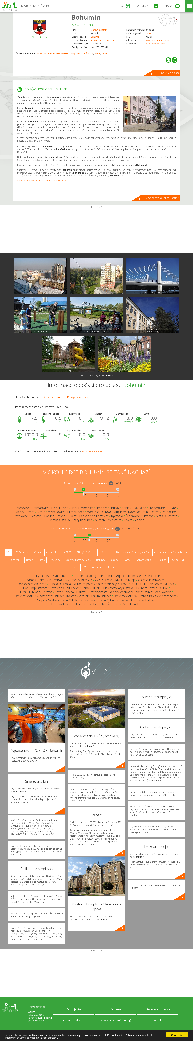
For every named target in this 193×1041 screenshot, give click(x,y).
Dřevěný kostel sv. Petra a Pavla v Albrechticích (145, 596)
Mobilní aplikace (73, 1020)
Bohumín (85, 17)
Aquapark (51, 552)
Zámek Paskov (132, 604)
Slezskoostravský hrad (31, 584)
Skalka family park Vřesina (88, 600)
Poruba (49, 516)
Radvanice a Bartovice (94, 516)
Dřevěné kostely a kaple (78, 560)
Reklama (115, 1009)
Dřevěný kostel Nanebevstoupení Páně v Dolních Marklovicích (129, 592)
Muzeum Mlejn (125, 580)
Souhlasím (177, 1035)
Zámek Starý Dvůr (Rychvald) (46, 580)
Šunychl (89, 53)
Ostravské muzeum (151, 580)
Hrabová (101, 508)
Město (41, 512)
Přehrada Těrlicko (143, 600)
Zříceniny (55, 560)
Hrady (29, 560)
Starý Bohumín (77, 53)
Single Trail (178, 560)
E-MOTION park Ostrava (36, 592)
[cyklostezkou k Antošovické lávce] (96, 315)
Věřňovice (114, 520)
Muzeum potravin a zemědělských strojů (100, 584)
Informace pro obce (158, 1009)
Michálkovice (56, 512)
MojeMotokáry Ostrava (118, 588)
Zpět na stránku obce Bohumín (162, 198)
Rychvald (117, 516)
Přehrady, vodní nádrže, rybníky (132, 552)
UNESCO (66, 552)
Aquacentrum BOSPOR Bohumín (138, 576)
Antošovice (22, 508)
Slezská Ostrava (166, 516)
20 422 (149, 33)
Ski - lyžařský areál (86, 552)
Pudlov (56, 53)
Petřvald (36, 516)
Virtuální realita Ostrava (95, 596)
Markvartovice (25, 512)
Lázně (127, 560)
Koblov (126, 508)
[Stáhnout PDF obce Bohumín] (168, 60)
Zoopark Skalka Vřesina (52, 600)
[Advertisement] (96, 231)
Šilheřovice (133, 516)
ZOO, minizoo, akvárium (28, 552)
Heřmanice (85, 508)
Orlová (154, 512)
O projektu (74, 1009)
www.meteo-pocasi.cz (93, 451)
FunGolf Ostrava (60, 584)
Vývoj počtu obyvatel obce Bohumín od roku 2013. (41, 180)
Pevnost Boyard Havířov (152, 588)
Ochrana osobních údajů (115, 1020)
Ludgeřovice (157, 508)
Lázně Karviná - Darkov (70, 592)
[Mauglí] (68, 354)
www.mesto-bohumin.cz (157, 40)
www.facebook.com (155, 43)
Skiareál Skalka (118, 600)
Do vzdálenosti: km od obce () (81, 528)
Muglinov (120, 512)
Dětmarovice (40, 508)
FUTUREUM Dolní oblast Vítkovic (152, 584)
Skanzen (105, 552)
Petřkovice (169, 512)
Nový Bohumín (44, 53)
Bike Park (162, 560)
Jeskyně (115, 560)
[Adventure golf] (40, 315)
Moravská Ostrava (99, 512)
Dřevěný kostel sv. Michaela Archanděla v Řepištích (85, 604)
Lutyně (172, 508)
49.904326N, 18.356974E (103, 40)
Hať (73, 508)
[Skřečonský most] (152, 276)
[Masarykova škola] (152, 315)
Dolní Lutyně (59, 508)
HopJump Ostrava (35, 588)
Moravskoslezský (99, 29)
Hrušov (114, 508)
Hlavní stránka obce (168, 73)
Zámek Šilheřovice (80, 580)
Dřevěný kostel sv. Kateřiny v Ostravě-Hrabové (45, 596)
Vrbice (97, 53)
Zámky (41, 560)
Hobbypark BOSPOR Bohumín (51, 576)
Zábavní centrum (93, 567)
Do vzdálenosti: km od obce (85, 483)
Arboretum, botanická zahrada (170, 552)
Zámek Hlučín (91, 588)
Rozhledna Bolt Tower (64, 588)
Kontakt (157, 1020)
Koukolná (139, 508)
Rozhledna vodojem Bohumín (94, 576)
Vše (8, 552)
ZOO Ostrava (104, 580)
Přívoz (61, 516)
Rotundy (100, 560)
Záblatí (105, 53)
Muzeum (74, 567)
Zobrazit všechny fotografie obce (96, 375)
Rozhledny (15, 560)
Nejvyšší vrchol (144, 560)
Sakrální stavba (116, 567)
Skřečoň (65, 53)
